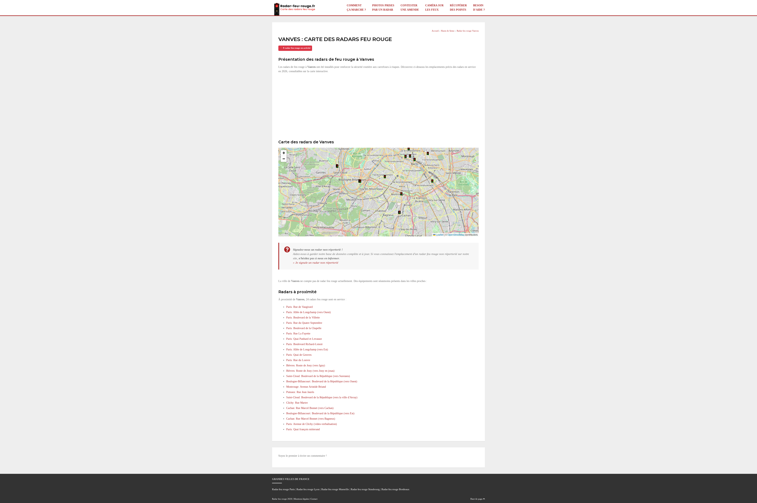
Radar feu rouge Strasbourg (365, 489)
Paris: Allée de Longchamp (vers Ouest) (308, 312)
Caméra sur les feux (434, 7)
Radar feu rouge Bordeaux (395, 489)
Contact (313, 499)
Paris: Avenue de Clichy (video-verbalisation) (311, 424)
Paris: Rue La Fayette (298, 333)
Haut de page (476, 499)
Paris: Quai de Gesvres (298, 354)
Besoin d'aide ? (479, 7)
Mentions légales (301, 499)
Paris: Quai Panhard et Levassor (304, 338)
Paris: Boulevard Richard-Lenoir (304, 344)
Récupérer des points (458, 7)
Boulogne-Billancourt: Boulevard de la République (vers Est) (320, 413)
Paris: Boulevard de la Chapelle (303, 328)
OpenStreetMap (455, 234)
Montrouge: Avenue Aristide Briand (306, 386)
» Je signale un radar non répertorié (315, 262)
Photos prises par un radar (383, 7)
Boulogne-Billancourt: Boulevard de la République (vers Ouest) (321, 381)
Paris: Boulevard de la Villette (303, 317)
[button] (385, 176)
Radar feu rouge (279, 499)
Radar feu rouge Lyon (308, 489)
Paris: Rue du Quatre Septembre (304, 322)
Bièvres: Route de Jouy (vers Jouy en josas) (310, 370)
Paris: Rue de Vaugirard (299, 306)
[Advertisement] (378, 105)
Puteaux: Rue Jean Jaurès (300, 392)
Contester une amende (410, 7)
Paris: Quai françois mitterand (303, 429)
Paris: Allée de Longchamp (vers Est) (307, 349)
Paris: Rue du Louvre (298, 360)
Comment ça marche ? (356, 7)
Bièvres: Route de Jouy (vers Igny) (305, 365)
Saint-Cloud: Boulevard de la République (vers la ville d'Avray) (321, 397)
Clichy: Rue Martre (297, 402)
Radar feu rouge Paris (283, 489)
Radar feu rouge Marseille (335, 489)
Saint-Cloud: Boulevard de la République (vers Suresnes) (318, 376)
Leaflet (439, 234)
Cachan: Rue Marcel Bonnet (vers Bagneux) (310, 418)
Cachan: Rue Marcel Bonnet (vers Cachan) (310, 408)
